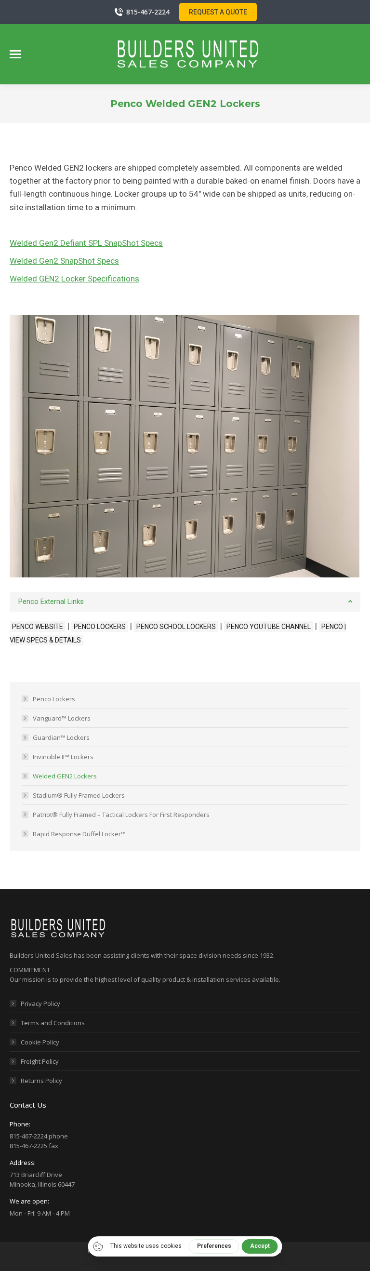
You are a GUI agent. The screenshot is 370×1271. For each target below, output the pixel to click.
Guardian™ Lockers (61, 737)
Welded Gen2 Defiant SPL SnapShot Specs (86, 243)
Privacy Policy (40, 1003)
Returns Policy (41, 1080)
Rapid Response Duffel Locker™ (79, 833)
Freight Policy (40, 1061)
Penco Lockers (54, 699)
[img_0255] (184, 446)
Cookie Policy (40, 1042)
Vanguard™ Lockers (62, 718)
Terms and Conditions (53, 1022)
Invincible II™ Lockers (63, 756)
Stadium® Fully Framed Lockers (79, 795)
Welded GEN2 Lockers (65, 776)
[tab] (185, 602)
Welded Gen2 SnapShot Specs (64, 261)
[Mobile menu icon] (15, 54)
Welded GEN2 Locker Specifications (74, 278)
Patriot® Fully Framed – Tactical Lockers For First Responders (121, 814)
